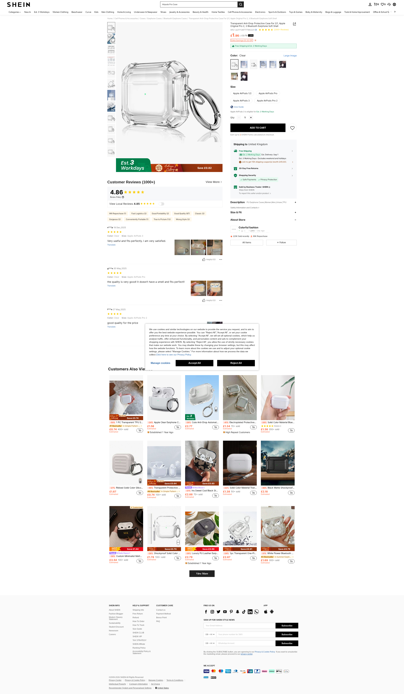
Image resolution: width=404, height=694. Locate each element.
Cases (142, 18)
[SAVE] (292, 128)
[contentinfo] (251, 671)
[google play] (272, 613)
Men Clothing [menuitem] (107, 12)
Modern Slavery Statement (115, 618)
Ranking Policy (139, 648)
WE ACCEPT (209, 666)
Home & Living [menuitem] (124, 12)
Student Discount (116, 627)
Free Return (138, 614)
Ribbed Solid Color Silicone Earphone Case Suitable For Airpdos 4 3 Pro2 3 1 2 (126, 487)
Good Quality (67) (182, 213)
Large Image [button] (290, 55)
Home (110, 18)
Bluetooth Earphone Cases (175, 18)
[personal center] (370, 4)
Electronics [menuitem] (260, 12)
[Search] (241, 4)
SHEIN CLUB (138, 633)
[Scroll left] (391, 12)
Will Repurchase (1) (117, 213)
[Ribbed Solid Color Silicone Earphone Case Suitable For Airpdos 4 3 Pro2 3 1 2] (126, 463)
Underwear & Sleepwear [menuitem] (145, 12)
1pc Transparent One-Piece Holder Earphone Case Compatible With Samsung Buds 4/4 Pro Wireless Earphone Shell (240, 553)
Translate (111, 245)
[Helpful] (204, 259)
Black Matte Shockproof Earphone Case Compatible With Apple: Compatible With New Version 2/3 (278, 487)
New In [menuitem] (27, 12)
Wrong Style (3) (183, 219)
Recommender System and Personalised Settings (130, 688)
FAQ (158, 621)
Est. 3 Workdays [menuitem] (41, 12)
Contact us (160, 610)
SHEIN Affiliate (139, 644)
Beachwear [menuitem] (76, 12)
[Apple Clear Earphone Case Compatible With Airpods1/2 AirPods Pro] (164, 397)
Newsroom (113, 631)
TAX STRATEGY (139, 640)
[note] (126, 417)
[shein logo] (18, 4)
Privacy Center (115, 680)
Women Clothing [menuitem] (60, 12)
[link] (376, 4)
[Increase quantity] (251, 117)
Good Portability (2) (160, 213)
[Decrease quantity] (239, 117)
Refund (136, 617)
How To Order (138, 621)
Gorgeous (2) (115, 219)
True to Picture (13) (162, 219)
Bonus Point (161, 617)
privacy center (246, 654)
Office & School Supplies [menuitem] (384, 12)
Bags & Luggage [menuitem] (333, 12)
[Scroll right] (395, 12)
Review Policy (115, 197)
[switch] (161, 203)
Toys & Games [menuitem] (295, 12)
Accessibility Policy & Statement (142, 652)
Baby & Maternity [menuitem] (314, 12)
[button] (389, 4)
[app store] (266, 613)
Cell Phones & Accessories (126, 18)
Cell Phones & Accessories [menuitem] (240, 12)
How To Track (138, 625)
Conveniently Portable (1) (137, 219)
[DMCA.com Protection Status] (213, 677)
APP (265, 606)
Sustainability (114, 623)
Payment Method (163, 614)
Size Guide (137, 629)
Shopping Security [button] (247, 175)
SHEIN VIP (137, 636)
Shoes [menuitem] (163, 12)
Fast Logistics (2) (138, 213)
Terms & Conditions (174, 680)
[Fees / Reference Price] (240, 36)
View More (202, 573)
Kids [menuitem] (96, 12)
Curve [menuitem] (88, 12)
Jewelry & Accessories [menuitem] (179, 12)
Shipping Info (138, 610)
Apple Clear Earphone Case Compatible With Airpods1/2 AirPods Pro (164, 422)
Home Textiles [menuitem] (218, 12)
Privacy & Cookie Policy (265, 652)
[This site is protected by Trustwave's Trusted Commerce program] (206, 677)
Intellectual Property (117, 684)
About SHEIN (114, 610)
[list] (232, 611)
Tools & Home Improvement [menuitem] (357, 12)
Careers (112, 634)
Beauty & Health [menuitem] (200, 12)
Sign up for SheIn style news (219, 620)
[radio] (234, 64)
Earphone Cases (154, 18)
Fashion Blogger (116, 614)
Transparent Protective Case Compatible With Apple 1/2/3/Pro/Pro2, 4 (164, 487)
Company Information (138, 684)
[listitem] (126, 405)
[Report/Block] (221, 259)
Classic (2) (199, 213)
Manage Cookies (156, 680)
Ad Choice (155, 684)
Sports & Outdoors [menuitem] (277, 12)
